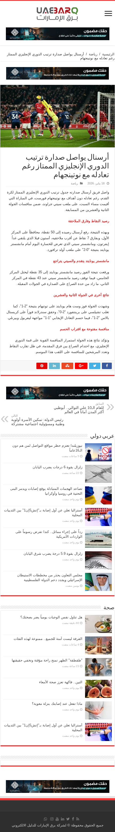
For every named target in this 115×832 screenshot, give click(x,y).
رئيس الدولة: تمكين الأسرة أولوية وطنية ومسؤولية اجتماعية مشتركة (37, 420)
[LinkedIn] (62, 819)
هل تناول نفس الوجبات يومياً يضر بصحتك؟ (51, 617)
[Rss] (78, 819)
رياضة (93, 54)
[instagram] (52, 819)
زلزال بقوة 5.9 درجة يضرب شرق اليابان (53, 554)
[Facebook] (73, 819)
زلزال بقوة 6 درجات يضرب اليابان (57, 467)
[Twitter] (68, 819)
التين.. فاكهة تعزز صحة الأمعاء (60, 682)
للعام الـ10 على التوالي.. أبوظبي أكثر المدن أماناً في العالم (79, 408)
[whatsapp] (45, 819)
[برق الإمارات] (57, 13)
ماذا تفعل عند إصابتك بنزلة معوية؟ (57, 704)
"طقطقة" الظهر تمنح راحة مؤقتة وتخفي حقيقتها (47, 660)
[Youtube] (57, 819)
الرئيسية (108, 54)
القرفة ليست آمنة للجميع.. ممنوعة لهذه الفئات (48, 639)
